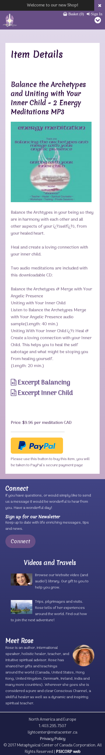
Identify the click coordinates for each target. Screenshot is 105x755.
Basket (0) (75, 14)
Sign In (96, 14)
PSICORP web (68, 752)
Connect (20, 541)
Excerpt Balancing (43, 383)
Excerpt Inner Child (44, 393)
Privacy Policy (52, 739)
